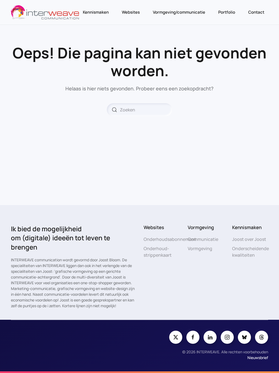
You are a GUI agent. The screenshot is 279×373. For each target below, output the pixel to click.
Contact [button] (256, 12)
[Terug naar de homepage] (45, 12)
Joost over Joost (249, 239)
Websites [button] (131, 12)
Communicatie (203, 239)
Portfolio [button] (226, 12)
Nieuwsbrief (257, 357)
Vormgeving (200, 248)
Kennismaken (96, 12)
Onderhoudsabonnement (170, 239)
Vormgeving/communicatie (179, 12)
